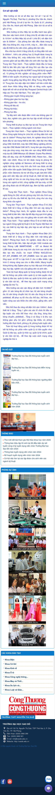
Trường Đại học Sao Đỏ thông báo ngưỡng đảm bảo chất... (32, 381)
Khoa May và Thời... (14, 681)
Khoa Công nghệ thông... (16, 676)
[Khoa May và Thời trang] (28, 609)
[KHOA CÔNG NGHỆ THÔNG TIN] (28, 486)
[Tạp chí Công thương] (27, 709)
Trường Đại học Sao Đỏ (28, 746)
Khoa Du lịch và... (13, 685)
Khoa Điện (9, 659)
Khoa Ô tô (9, 672)
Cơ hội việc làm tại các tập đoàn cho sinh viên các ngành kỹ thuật (24, 460)
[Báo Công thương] (27, 700)
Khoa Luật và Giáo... (14, 689)
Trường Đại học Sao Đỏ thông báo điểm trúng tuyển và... (31, 369)
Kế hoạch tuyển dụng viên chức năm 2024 (22, 455)
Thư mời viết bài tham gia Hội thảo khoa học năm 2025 (27, 439)
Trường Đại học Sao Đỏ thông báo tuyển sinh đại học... (31, 357)
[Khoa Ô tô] (28, 634)
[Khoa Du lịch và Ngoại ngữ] (28, 538)
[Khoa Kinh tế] (28, 584)
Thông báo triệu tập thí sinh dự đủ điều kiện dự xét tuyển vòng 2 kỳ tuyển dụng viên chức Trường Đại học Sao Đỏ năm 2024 (26, 446)
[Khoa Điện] (28, 561)
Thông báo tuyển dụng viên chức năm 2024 (22, 452)
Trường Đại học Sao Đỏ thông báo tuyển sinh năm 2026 (31, 405)
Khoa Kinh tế (11, 668)
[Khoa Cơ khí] (28, 513)
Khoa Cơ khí (10, 664)
